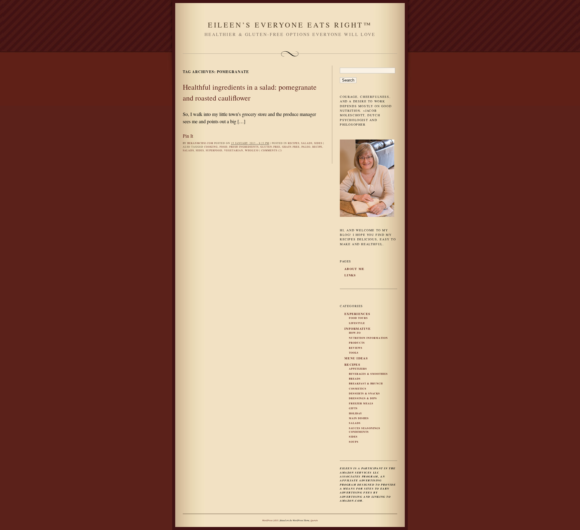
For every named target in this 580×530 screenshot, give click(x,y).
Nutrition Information (368, 338)
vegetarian (233, 150)
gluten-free (270, 146)
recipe (317, 146)
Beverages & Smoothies (368, 374)
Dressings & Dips (363, 398)
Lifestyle (357, 323)
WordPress (267, 520)
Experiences (357, 314)
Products (357, 343)
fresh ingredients (244, 146)
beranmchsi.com (200, 143)
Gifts (353, 408)
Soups (354, 442)
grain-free (291, 146)
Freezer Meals (361, 403)
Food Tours (358, 318)
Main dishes (359, 418)
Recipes (293, 143)
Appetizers (358, 369)
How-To (355, 333)
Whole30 (252, 150)
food (223, 146)
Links (350, 275)
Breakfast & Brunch (366, 383)
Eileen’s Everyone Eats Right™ (290, 25)
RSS (276, 520)
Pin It (188, 136)
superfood (214, 150)
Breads (355, 379)
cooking (211, 146)
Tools (354, 353)
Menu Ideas (356, 358)
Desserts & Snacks (364, 393)
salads (188, 150)
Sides (318, 143)
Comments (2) (271, 150)
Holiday (355, 413)
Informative (357, 328)
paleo (306, 146)
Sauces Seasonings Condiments (364, 430)
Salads (306, 143)
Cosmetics (357, 388)
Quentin (314, 520)
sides (200, 150)
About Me (354, 269)
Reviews (355, 348)
